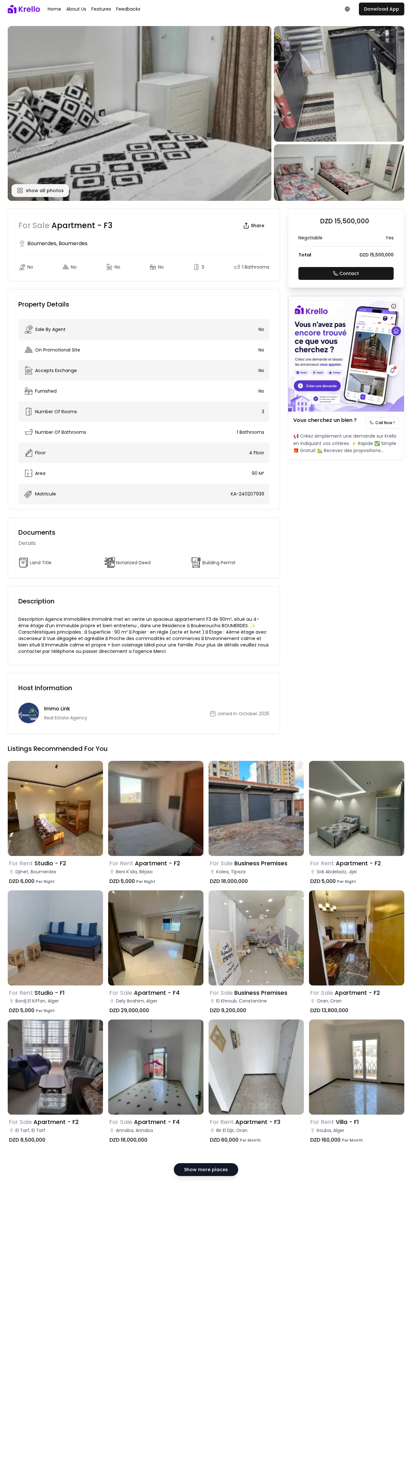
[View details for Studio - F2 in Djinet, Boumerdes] (55, 808)
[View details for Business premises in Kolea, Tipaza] (256, 808)
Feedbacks (128, 9)
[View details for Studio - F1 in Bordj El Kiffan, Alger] (55, 937)
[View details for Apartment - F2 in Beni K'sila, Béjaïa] (155, 808)
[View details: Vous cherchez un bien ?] (346, 354)
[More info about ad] (394, 306)
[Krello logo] (24, 9)
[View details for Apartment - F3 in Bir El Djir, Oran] (256, 1067)
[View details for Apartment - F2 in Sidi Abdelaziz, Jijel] (356, 808)
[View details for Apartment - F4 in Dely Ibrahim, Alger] (155, 937)
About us (76, 9)
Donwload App (381, 9)
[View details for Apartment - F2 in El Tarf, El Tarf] (55, 1067)
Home (54, 9)
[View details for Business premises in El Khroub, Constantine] (256, 937)
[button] (139, 113)
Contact (349, 273)
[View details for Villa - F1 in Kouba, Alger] (356, 1067)
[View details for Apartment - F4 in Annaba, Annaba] (155, 1067)
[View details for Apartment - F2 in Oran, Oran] (356, 937)
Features (101, 9)
